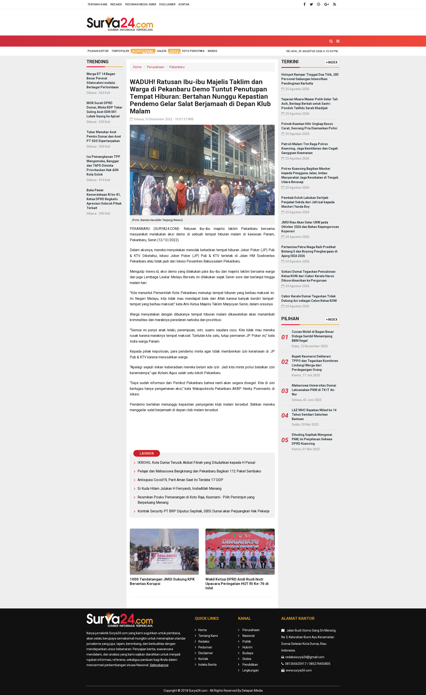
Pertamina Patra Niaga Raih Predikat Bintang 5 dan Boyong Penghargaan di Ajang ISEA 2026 (309, 251)
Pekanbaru (177, 67)
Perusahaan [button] (121, 53)
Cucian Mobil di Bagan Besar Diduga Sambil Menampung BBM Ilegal (313, 336)
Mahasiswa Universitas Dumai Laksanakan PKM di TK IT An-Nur (314, 390)
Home (96, 53)
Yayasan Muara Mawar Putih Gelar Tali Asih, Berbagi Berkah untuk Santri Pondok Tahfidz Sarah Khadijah (309, 103)
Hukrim (195, 53)
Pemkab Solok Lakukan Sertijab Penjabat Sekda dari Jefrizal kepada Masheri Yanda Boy (308, 202)
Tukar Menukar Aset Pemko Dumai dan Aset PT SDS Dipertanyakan (104, 136)
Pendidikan (259, 53)
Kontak (184, 4)
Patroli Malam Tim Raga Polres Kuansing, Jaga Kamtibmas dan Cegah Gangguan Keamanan (309, 148)
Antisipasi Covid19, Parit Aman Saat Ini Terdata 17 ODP (180, 480)
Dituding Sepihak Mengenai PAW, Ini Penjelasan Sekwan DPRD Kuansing (312, 439)
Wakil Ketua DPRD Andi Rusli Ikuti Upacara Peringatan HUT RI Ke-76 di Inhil (236, 583)
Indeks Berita (207, 664)
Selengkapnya (159, 665)
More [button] (311, 53)
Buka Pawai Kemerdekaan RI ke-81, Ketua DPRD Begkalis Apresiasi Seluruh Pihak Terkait (104, 199)
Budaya (215, 53)
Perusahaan (155, 67)
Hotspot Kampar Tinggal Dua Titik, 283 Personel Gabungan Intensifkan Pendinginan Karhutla (310, 79)
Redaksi (116, 4)
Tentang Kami (97, 4)
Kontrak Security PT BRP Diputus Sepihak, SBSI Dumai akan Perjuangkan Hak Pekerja (203, 511)
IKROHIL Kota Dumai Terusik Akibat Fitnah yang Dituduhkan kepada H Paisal (196, 462)
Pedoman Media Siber (140, 4)
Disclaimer (167, 4)
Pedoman (205, 647)
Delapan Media (252, 690)
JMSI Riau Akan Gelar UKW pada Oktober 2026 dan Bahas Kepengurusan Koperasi (310, 227)
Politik (175, 53)
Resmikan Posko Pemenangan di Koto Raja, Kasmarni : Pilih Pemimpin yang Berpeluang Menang (196, 500)
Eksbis (235, 53)
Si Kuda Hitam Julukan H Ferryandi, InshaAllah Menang (179, 488)
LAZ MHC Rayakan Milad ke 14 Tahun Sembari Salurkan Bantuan (314, 414)
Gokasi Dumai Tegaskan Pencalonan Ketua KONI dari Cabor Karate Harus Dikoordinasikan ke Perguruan (308, 276)
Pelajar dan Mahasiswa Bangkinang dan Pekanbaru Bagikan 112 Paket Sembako (199, 471)
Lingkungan (288, 53)
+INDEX (331, 62)
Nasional (152, 53)
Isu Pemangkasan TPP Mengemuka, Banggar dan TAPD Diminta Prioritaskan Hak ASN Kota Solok (103, 165)
